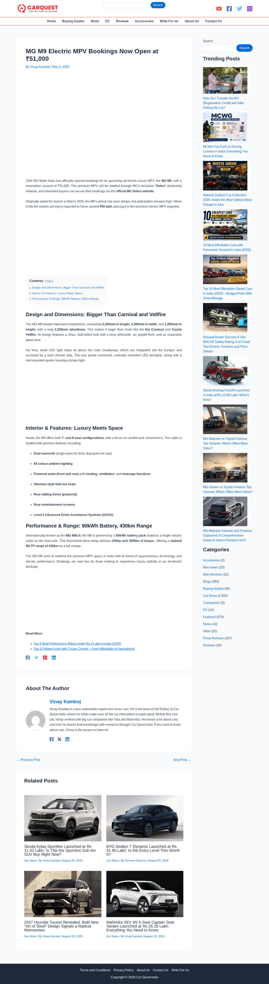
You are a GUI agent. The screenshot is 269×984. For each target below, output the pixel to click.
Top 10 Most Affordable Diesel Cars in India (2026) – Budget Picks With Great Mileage (227, 293)
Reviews (209, 645)
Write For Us (180, 970)
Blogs (207, 581)
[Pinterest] (45, 658)
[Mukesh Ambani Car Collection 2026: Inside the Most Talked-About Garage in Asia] (225, 175)
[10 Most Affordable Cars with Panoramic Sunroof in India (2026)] (225, 224)
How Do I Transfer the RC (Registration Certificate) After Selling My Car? (223, 103)
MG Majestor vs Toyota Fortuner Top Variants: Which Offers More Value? (225, 443)
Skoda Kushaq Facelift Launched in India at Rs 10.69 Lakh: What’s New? (226, 395)
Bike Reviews (212, 574)
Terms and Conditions (95, 970)
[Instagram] (250, 9)
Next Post (182, 759)
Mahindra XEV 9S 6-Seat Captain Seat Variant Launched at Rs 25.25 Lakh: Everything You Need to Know (140, 926)
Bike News (210, 567)
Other (207, 631)
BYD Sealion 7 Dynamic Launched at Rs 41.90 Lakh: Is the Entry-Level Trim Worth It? (143, 850)
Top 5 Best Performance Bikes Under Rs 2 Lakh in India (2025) (77, 643)
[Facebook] (229, 9)
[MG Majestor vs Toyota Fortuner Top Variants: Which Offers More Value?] (225, 419)
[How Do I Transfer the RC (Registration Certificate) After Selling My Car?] (225, 80)
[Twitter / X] (59, 739)
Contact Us (160, 970)
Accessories (211, 560)
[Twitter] (239, 9)
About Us (143, 970)
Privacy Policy (124, 970)
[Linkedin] (54, 658)
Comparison (211, 602)
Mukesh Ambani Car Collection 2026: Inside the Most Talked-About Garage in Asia (227, 199)
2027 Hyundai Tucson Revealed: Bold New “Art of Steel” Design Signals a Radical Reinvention (61, 926)
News (207, 624)
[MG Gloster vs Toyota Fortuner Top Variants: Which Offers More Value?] (225, 467)
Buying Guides (213, 588)
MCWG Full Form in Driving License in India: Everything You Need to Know (225, 151)
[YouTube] (219, 9)
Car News (30, 860)
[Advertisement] (97, 84)
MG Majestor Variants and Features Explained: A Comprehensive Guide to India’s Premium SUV (227, 535)
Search (158, 5)
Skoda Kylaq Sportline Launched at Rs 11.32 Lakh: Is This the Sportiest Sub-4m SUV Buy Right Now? (60, 850)
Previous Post (28, 759)
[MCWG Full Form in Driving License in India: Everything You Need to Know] (225, 127)
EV (205, 610)
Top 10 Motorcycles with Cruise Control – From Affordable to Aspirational (84, 648)
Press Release (213, 638)
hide (48, 281)
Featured (209, 617)
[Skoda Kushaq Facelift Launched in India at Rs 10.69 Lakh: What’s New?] (225, 371)
